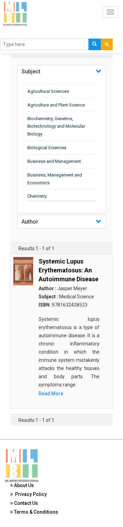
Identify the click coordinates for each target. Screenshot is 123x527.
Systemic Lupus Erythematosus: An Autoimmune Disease (68, 270)
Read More (51, 393)
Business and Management (54, 161)
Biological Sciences (46, 147)
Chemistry (37, 196)
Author (30, 221)
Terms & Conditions (35, 512)
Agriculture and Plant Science (56, 105)
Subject (31, 71)
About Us (23, 485)
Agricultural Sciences (48, 91)
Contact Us (25, 503)
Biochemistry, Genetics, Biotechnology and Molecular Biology (56, 126)
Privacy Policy (30, 494)
